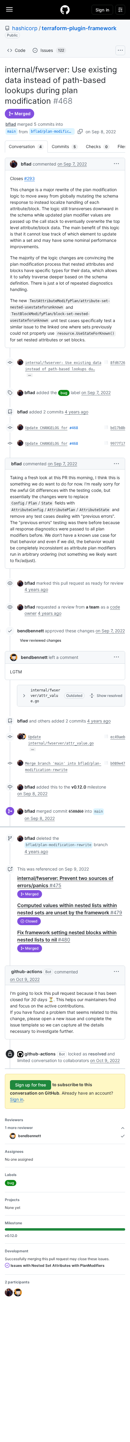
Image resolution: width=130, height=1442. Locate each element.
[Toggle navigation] (9, 9)
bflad (10, 124)
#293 (29, 178)
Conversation (28, 146)
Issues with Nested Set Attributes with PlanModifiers (57, 1265)
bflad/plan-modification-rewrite (53, 131)
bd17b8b (117, 428)
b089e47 (117, 763)
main (11, 131)
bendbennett (30, 630)
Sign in (16, 1099)
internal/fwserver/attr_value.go (45, 695)
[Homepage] (65, 9)
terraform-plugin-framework (79, 28)
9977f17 (117, 443)
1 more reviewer (19, 1127)
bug (63, 393)
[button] (116, 163)
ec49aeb (117, 737)
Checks (100, 146)
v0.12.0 (78, 786)
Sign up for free (30, 1084)
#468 (74, 428)
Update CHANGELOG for (46, 428)
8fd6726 (117, 363)
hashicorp (24, 28)
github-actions (26, 971)
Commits (67, 146)
